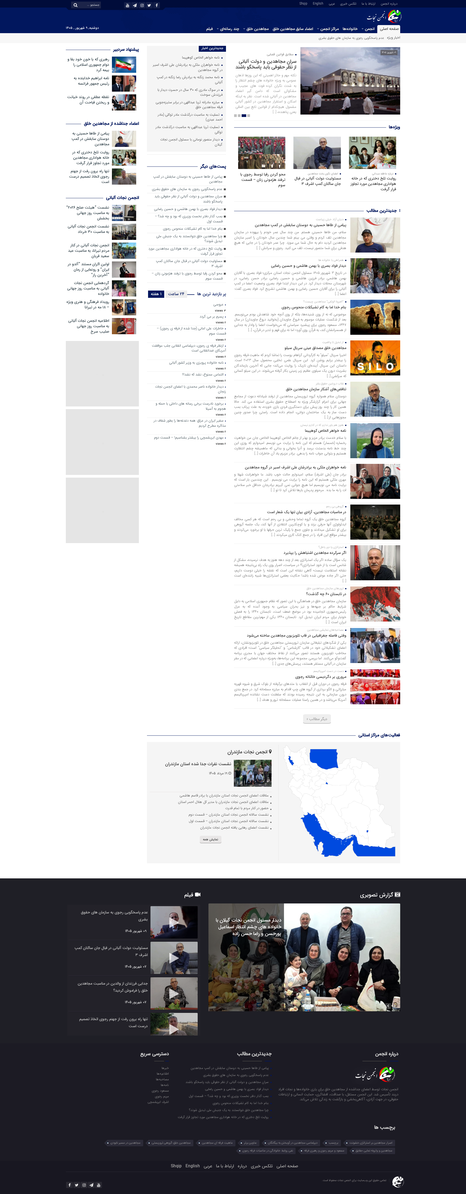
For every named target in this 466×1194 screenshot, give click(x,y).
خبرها (165, 1067)
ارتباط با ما (368, 3)
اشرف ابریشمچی (158, 1101)
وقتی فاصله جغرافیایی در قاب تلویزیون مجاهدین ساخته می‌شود (296, 636)
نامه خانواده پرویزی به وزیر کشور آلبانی (196, 362)
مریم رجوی (162, 1096)
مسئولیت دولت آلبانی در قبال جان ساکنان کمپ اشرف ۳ (317, 181)
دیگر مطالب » (317, 719)
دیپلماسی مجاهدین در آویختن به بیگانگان (292, 1143)
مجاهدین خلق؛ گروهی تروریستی (171, 1143)
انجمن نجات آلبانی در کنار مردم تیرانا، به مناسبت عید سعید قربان (88, 251)
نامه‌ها (165, 1084)
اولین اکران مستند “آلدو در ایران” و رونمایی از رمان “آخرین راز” (88, 269)
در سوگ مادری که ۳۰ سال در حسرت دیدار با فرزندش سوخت (189, 93)
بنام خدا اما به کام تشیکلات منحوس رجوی (314, 307)
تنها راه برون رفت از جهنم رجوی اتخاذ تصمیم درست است (89, 176)
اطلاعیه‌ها (163, 1073)
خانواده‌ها (350, 29)
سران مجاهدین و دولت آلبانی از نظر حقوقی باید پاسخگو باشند (342, 37)
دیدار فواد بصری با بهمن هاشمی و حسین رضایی (308, 266)
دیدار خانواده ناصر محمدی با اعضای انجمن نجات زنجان (190, 389)
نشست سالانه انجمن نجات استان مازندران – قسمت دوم (229, 814)
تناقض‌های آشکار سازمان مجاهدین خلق (316, 389)
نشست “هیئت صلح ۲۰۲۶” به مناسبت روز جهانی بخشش (87, 213)
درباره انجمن (389, 3)
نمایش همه (210, 839)
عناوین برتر (250, 1143)
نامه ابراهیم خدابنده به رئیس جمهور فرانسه (91, 80)
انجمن (370, 29)
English (318, 3)
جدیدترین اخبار (212, 48)
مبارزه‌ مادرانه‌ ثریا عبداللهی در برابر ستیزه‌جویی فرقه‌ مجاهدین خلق (189, 105)
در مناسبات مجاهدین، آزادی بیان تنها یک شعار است (306, 512)
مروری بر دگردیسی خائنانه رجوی (320, 677)
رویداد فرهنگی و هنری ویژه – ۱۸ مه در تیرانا (87, 304)
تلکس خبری (348, 3)
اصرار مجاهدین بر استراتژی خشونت (371, 1143)
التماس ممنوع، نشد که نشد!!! (203, 374)
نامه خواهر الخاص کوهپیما (325, 431)
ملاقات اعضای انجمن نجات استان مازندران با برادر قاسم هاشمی (224, 795)
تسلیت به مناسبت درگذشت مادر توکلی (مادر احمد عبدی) (190, 117)
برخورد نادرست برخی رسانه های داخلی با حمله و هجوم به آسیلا (191, 406)
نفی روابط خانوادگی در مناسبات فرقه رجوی (267, 1150)
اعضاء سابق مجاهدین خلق (293, 29)
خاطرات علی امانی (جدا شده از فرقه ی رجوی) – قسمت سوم (191, 331)
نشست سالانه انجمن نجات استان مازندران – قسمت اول (229, 821)
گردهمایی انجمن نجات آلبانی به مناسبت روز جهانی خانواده (88, 288)
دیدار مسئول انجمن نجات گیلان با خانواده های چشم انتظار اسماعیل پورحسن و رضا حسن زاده (248, 927)
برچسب (333, 1143)
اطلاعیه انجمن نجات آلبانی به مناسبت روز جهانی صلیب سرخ (88, 326)
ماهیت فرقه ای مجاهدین (217, 1143)
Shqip (303, 3)
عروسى (218, 304)
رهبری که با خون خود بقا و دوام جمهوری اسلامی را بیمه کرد (88, 65)
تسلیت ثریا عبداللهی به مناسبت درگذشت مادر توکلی (189, 130)
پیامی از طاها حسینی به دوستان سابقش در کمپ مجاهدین (300, 225)
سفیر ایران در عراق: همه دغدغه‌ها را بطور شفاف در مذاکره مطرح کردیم (190, 423)
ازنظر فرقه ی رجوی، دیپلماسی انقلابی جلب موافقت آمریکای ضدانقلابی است (189, 348)
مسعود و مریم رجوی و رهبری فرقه (324, 1150)
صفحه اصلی (389, 29)
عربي (332, 3)
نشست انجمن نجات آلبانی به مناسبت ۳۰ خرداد (88, 229)
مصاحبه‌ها (162, 1079)
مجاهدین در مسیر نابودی (126, 1143)
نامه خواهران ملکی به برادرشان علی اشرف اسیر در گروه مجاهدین (295, 467)
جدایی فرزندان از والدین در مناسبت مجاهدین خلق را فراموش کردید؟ (113, 987)
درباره (242, 1166)
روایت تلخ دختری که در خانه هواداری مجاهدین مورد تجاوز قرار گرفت (373, 183)
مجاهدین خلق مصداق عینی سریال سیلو (315, 348)
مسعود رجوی (160, 1090)
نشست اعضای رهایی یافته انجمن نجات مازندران (234, 827)
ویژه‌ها (394, 127)
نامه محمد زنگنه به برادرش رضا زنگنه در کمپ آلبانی (189, 80)
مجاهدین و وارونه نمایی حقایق (374, 1150)
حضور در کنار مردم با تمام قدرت (247, 808)
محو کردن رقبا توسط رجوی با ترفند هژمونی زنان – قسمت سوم (262, 179)
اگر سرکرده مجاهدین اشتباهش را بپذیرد (315, 553)
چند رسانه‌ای (229, 29)
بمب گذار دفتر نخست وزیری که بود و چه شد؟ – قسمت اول (188, 219)
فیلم (209, 29)
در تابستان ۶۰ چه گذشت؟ (326, 594)
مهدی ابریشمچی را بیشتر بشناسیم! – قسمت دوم (189, 437)
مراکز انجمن (329, 29)
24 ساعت (176, 294)
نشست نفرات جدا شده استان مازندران (198, 764)
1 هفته (156, 294)
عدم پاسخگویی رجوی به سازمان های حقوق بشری (187, 189)
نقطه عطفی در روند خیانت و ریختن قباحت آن (88, 99)
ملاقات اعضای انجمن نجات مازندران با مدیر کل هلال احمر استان (223, 802)
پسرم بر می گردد (212, 316)
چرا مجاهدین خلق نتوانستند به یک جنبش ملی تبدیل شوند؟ (189, 239)
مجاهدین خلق (257, 29)
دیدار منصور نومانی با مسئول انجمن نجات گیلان (191, 142)
